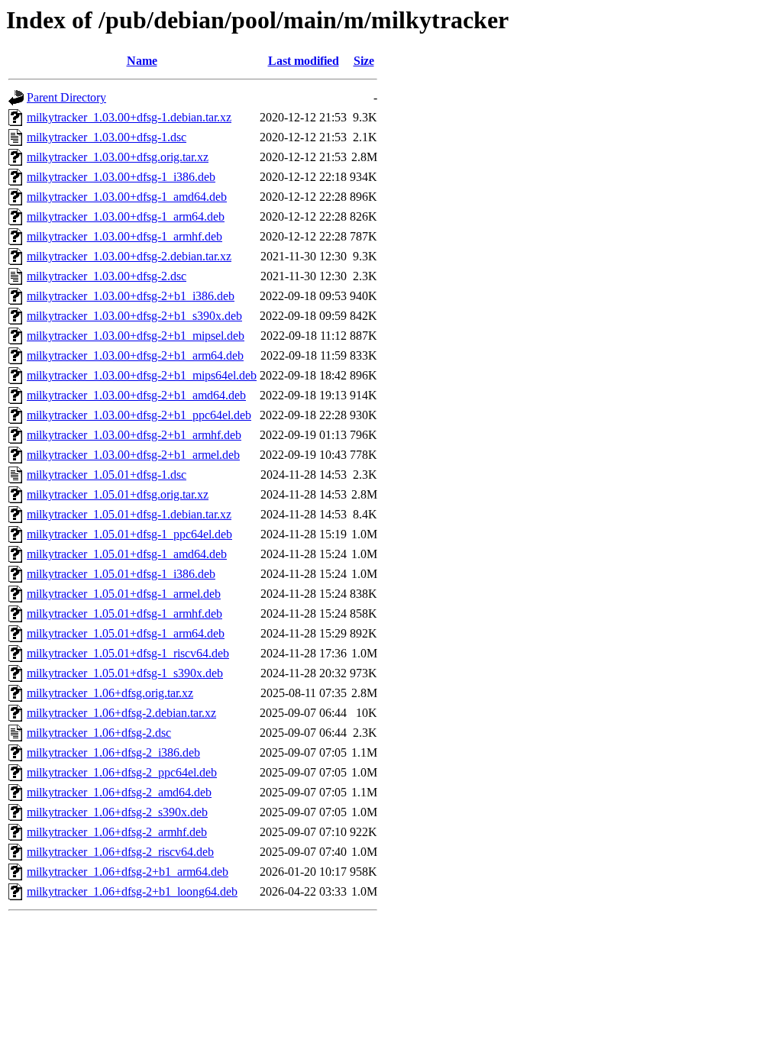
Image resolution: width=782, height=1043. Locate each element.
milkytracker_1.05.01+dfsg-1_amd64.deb (127, 553)
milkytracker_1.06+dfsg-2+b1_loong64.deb (132, 891)
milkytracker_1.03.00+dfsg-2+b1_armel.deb (133, 454)
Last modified (303, 60)
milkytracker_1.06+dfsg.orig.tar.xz (110, 692)
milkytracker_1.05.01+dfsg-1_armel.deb (124, 593)
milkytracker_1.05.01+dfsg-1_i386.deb (121, 573)
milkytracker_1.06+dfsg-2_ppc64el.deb (122, 772)
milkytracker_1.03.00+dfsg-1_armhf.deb (124, 236)
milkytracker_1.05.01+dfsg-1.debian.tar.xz (129, 514)
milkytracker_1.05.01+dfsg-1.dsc (106, 474)
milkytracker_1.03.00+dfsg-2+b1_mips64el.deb (142, 375)
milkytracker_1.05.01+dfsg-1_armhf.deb (124, 613)
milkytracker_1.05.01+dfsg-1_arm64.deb (126, 633)
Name (142, 60)
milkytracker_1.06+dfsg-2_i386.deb (113, 752)
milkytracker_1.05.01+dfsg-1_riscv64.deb (128, 653)
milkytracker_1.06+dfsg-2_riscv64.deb (120, 851)
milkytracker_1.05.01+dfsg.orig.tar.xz (117, 494)
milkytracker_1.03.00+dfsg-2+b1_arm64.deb (135, 355)
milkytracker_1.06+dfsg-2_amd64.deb (119, 792)
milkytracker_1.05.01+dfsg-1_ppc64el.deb (129, 534)
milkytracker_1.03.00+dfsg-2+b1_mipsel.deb (135, 335)
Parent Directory (66, 97)
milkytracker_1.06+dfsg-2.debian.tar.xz (121, 712)
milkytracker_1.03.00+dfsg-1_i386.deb (121, 176)
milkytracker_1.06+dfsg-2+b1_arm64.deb (127, 871)
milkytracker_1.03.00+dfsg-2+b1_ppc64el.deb (139, 414)
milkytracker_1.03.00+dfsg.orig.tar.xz (117, 156)
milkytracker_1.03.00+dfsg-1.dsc (106, 137)
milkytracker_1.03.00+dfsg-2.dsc (106, 276)
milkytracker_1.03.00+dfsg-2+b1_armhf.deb (134, 434)
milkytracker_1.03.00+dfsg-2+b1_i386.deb (130, 295)
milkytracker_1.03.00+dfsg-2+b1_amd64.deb (136, 395)
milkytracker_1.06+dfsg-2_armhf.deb (117, 831)
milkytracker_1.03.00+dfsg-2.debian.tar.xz (129, 256)
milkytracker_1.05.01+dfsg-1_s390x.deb (125, 673)
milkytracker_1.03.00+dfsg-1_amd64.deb (127, 196)
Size (364, 60)
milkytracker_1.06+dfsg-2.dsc (99, 732)
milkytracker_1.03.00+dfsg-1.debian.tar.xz (129, 117)
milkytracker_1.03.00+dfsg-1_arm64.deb (126, 216)
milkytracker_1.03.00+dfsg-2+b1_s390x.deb (134, 315)
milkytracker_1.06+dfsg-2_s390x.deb (117, 812)
